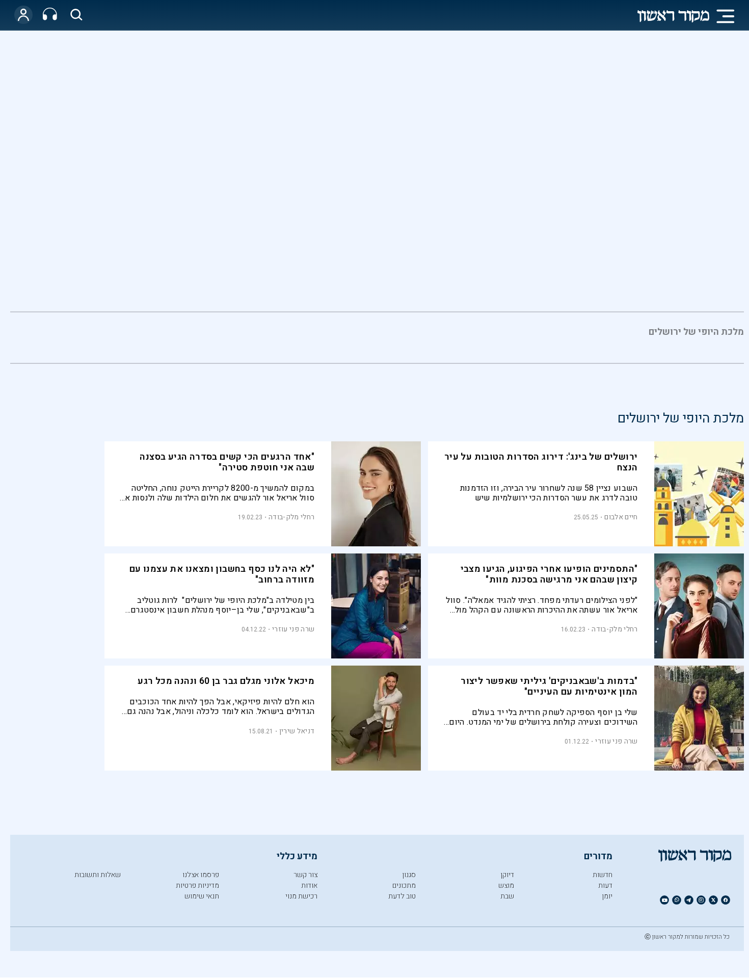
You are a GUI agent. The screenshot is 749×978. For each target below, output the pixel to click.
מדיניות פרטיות (197, 885)
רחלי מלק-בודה (291, 517)
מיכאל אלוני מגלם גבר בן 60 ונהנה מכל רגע (226, 681)
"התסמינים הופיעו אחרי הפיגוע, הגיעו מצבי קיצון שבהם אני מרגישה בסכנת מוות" (549, 574)
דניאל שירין (296, 731)
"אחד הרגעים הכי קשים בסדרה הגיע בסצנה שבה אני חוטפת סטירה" (227, 462)
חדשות (602, 874)
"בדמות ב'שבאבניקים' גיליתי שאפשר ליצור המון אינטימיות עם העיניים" (549, 686)
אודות (309, 885)
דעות (605, 885)
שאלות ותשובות (97, 874)
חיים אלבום (620, 517)
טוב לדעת (402, 896)
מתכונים (404, 885)
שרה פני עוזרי (293, 629)
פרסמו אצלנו (200, 874)
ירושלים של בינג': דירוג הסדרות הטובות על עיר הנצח (541, 462)
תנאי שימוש (201, 896)
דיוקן (507, 874)
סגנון (409, 874)
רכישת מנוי (301, 896)
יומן (607, 896)
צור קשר (305, 874)
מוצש (506, 885)
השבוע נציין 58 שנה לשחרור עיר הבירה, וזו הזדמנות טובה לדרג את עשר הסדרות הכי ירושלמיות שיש (549, 493)
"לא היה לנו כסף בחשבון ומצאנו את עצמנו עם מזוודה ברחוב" (221, 574)
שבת (507, 896)
